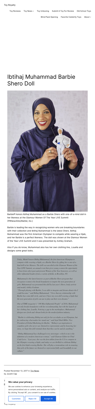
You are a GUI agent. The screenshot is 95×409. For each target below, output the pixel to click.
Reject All (32, 399)
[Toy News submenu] (33, 11)
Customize (16, 399)
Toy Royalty (9, 5)
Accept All (48, 399)
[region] (32, 391)
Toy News (34, 371)
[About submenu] (90, 17)
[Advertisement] (47, 48)
